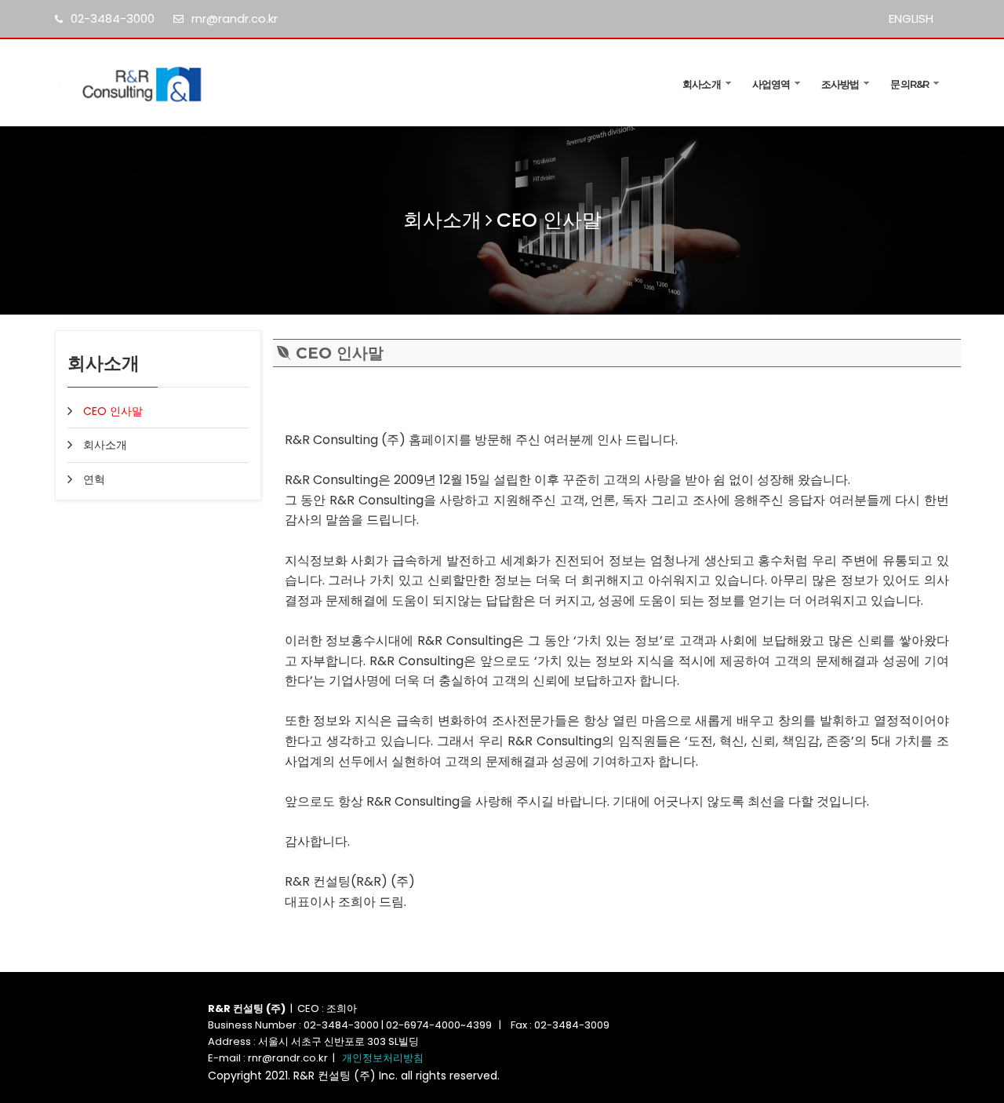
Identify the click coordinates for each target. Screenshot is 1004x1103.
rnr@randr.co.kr (234, 18)
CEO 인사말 (113, 411)
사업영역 (771, 84)
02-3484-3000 (113, 18)
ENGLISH (911, 18)
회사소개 (701, 84)
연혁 (94, 479)
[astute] (158, 82)
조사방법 (840, 84)
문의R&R (909, 84)
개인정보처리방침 (383, 1057)
